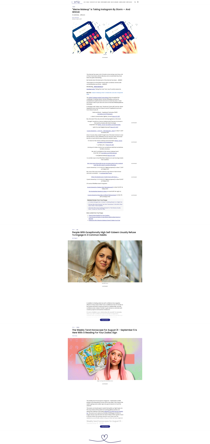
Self (96, 2)
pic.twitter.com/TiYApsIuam (105, 114)
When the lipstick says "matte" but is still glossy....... (105, 177)
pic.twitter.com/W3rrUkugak (109, 153)
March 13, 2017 (116, 116)
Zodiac (87, 2)
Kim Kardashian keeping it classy (98, 191)
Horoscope (92, 2)
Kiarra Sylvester (75, 17)
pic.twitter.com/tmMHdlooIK (105, 142)
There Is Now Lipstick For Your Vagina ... (99, 215)
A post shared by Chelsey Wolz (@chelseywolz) (100, 187)
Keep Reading (105, 319)
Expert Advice (129, 2)
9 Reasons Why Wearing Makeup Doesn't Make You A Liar (104, 220)
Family (99, 2)
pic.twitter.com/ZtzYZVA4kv (113, 124)
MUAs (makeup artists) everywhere (98, 97)
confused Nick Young (106, 173)
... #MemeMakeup (98, 86)
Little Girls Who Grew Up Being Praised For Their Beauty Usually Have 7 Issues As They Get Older (104, 208)
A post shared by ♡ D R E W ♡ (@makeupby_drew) (101, 131)
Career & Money (122, 2)
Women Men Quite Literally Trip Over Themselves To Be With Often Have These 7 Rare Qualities (105, 205)
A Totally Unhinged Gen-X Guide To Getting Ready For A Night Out (105, 202)
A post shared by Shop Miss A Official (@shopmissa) (102, 195)
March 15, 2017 (114, 127)
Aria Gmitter (74, 442)
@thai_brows (101, 124)
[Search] (135, 2)
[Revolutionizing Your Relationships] (77, 2)
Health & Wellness (114, 2)
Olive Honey (74, 335)
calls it (91, 89)
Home (74, 6)
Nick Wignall (74, 238)
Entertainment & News (105, 2)
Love (85, 2)
